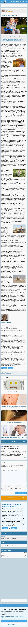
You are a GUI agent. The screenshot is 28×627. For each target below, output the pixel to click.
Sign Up (14, 528)
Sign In (5, 528)
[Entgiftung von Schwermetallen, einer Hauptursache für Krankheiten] (14, 404)
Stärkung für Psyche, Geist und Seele (14, 40)
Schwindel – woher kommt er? (21, 498)
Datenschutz (23, 606)
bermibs (3, 536)
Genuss (16, 372)
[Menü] (1, 1)
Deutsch (9, 605)
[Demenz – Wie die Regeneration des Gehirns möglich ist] (14, 434)
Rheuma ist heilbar (10, 497)
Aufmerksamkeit (11, 372)
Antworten (24, 457)
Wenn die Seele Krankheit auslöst (14, 422)
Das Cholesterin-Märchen (14, 391)
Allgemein (12, 36)
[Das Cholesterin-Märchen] (14, 389)
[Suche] (26, 1)
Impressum (8, 606)
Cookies (3, 605)
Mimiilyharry (24, 556)
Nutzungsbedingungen (15, 606)
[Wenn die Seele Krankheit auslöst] (14, 420)
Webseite (10, 368)
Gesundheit (20, 372)
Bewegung (16, 36)
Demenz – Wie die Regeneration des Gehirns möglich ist (14, 437)
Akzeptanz (6, 372)
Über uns (3, 606)
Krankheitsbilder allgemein (13, 39)
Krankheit (3, 373)
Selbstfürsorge (8, 373)
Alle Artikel (4, 368)
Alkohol (7, 36)
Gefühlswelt (5, 39)
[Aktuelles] (23, 1)
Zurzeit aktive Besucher (7, 533)
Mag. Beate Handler (9, 11)
